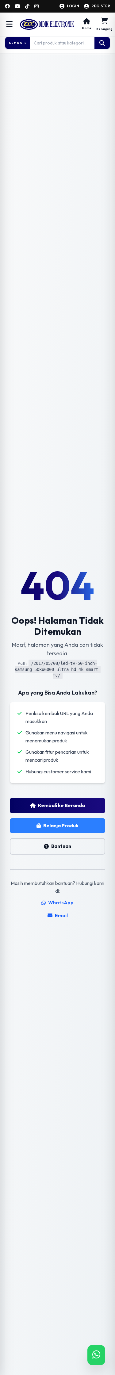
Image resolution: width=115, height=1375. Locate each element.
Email (61, 915)
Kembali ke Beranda (61, 805)
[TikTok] (27, 6)
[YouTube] (17, 6)
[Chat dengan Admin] (96, 1355)
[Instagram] (36, 6)
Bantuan (61, 846)
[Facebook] (7, 6)
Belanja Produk (61, 825)
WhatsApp (61, 902)
